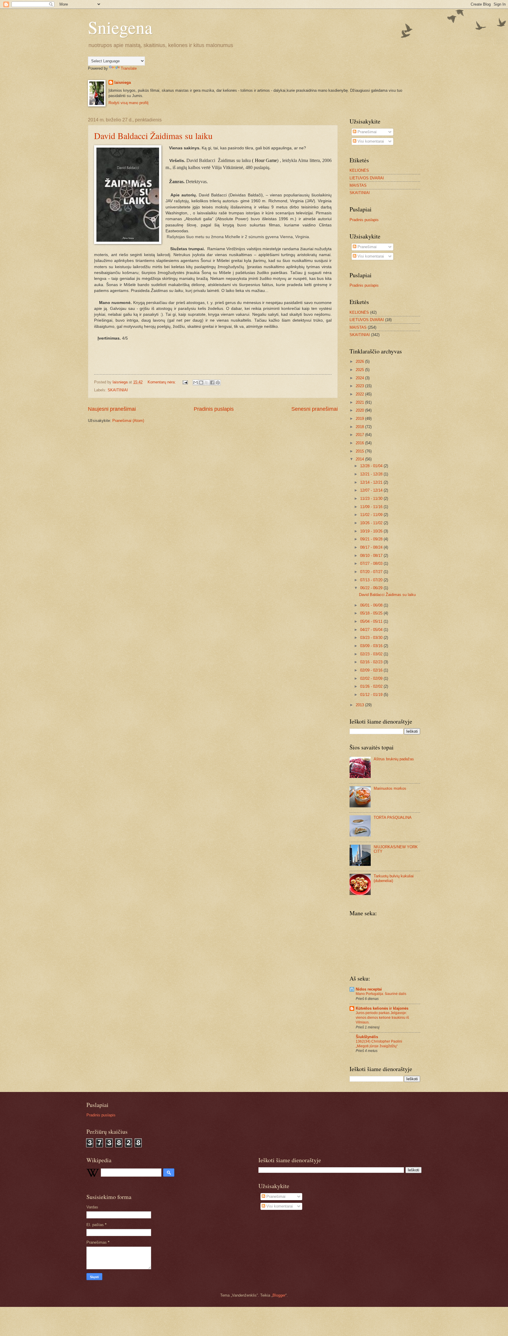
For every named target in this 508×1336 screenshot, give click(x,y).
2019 (360, 418)
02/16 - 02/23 (372, 662)
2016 (360, 443)
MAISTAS (358, 185)
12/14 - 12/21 (372, 482)
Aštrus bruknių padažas (394, 759)
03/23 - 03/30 (372, 637)
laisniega (122, 82)
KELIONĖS (359, 170)
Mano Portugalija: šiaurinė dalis (381, 994)
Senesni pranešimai (314, 409)
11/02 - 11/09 (372, 514)
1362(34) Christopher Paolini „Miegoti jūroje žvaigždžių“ (379, 1043)
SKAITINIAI (118, 390)
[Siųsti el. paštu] (195, 382)
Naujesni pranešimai (112, 409)
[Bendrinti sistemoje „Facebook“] (212, 382)
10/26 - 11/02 (372, 523)
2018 (360, 427)
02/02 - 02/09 (372, 678)
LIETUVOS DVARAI (367, 178)
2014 (360, 459)
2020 (360, 410)
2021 (360, 402)
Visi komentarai (370, 141)
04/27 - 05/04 (372, 629)
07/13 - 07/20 (372, 580)
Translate (129, 68)
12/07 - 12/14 (372, 490)
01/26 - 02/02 (372, 686)
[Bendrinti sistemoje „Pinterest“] (218, 382)
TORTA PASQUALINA (393, 817)
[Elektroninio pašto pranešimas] (185, 382)
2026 (360, 361)
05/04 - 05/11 (372, 621)
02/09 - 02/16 (372, 670)
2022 (360, 394)
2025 (360, 370)
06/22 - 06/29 (372, 588)
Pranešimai (366, 132)
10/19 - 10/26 (372, 531)
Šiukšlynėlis (367, 1037)
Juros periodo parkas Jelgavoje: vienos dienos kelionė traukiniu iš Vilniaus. (382, 1017)
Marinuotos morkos (390, 788)
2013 (360, 705)
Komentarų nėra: (162, 382)
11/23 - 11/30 (372, 498)
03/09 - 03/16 (372, 646)
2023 (360, 386)
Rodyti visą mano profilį (128, 103)
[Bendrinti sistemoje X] (207, 382)
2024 (360, 378)
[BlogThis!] (201, 382)
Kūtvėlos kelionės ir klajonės (382, 1008)
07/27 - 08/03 (372, 563)
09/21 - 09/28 (372, 539)
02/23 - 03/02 (372, 654)
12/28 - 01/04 (372, 466)
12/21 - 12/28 (372, 474)
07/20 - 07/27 (372, 572)
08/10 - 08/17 (372, 555)
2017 (360, 434)
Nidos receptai (369, 989)
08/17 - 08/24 (372, 547)
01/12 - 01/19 (372, 694)
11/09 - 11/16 (372, 507)
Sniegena (120, 27)
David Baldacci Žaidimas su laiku (153, 135)
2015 (360, 451)
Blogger (279, 1295)
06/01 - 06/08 (372, 605)
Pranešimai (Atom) (128, 420)
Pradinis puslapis (214, 409)
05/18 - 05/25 (372, 613)
